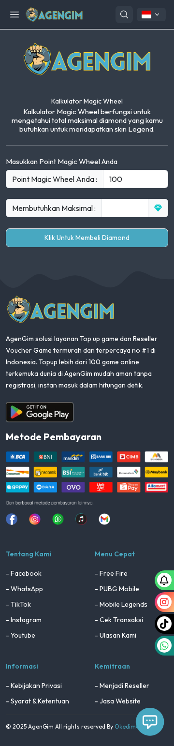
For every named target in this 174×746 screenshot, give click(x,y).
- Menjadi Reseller (122, 685)
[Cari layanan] (124, 14)
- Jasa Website (118, 701)
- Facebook (24, 573)
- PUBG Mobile (117, 588)
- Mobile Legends (121, 604)
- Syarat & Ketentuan (37, 701)
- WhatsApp (24, 588)
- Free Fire (111, 573)
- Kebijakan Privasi (34, 685)
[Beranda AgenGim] (54, 13)
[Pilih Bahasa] (151, 14)
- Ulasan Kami (115, 635)
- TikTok (18, 604)
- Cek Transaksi (119, 619)
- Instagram (24, 619)
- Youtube (20, 635)
